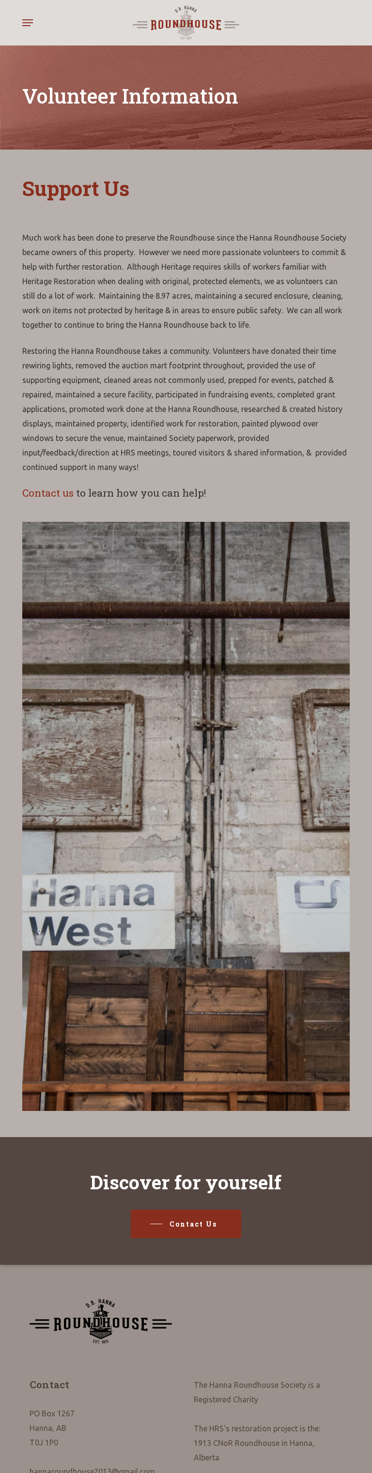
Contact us (48, 493)
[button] (27, 23)
